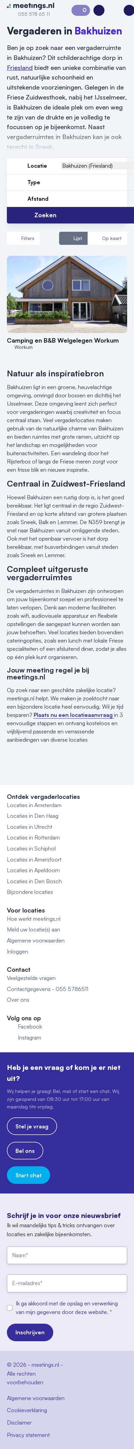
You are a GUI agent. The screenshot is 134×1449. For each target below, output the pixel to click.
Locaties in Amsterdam (34, 805)
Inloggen (17, 951)
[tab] (73, 238)
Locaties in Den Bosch (34, 881)
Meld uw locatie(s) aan (33, 929)
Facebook (30, 1026)
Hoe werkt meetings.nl (33, 918)
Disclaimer (19, 1422)
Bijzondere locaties (30, 891)
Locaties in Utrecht (29, 826)
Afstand (37, 198)
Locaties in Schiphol (31, 848)
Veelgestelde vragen (31, 977)
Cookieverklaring (27, 1410)
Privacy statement (28, 1434)
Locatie (37, 165)
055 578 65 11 (34, 14)
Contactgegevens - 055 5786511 (47, 989)
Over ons (18, 999)
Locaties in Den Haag (32, 815)
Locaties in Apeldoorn (33, 870)
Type (33, 182)
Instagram (29, 1037)
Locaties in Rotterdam (33, 837)
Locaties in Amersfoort (34, 859)
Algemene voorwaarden (36, 940)
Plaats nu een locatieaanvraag (74, 714)
